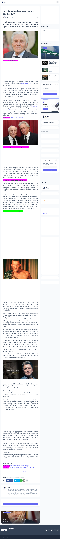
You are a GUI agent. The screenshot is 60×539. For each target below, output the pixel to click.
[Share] (37, 17)
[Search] (57, 2)
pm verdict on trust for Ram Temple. (22, 467)
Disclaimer (45, 213)
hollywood (11, 477)
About (44, 210)
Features (15, 2)
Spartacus (34, 106)
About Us (44, 536)
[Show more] (27, 480)
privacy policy (45, 209)
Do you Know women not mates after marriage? (53, 62)
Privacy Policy (50, 536)
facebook (45, 32)
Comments (47, 201)
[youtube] (52, 530)
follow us (24, 471)
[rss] (57, 530)
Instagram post (26, 84)
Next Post (37, 508)
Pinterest (44, 30)
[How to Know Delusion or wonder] (45, 70)
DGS (47, 187)
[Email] (24, 480)
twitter (44, 34)
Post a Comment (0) (20, 503)
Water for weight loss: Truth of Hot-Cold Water (53, 76)
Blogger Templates (10, 536)
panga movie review (17, 117)
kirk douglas (17, 477)
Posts (46, 200)
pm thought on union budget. (19, 466)
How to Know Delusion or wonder (53, 70)
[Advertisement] (20, 69)
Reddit (44, 39)
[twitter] (49, 530)
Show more (48, 188)
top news (22, 477)
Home (9, 2)
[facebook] (46, 530)
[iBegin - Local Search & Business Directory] (45, 136)
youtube (44, 36)
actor (7, 8)
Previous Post (5, 508)
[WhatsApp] (21, 480)
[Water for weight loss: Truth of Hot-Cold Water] (45, 77)
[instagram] (55, 530)
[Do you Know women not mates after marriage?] (45, 63)
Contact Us (45, 212)
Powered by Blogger (49, 122)
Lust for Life (7, 110)
